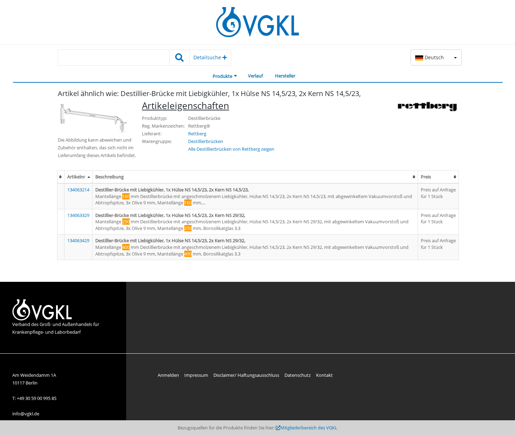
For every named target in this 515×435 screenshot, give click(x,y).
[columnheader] (60, 177)
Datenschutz (297, 375)
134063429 (78, 240)
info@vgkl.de (25, 413)
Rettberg (197, 133)
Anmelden (168, 375)
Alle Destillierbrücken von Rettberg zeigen (231, 149)
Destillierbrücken (205, 141)
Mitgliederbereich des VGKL (308, 427)
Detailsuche (207, 57)
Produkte (222, 76)
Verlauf (255, 76)
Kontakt (324, 375)
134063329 (78, 215)
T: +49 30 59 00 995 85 (34, 398)
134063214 (78, 189)
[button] (436, 57)
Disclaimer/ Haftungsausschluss (246, 375)
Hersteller (285, 76)
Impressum (196, 375)
